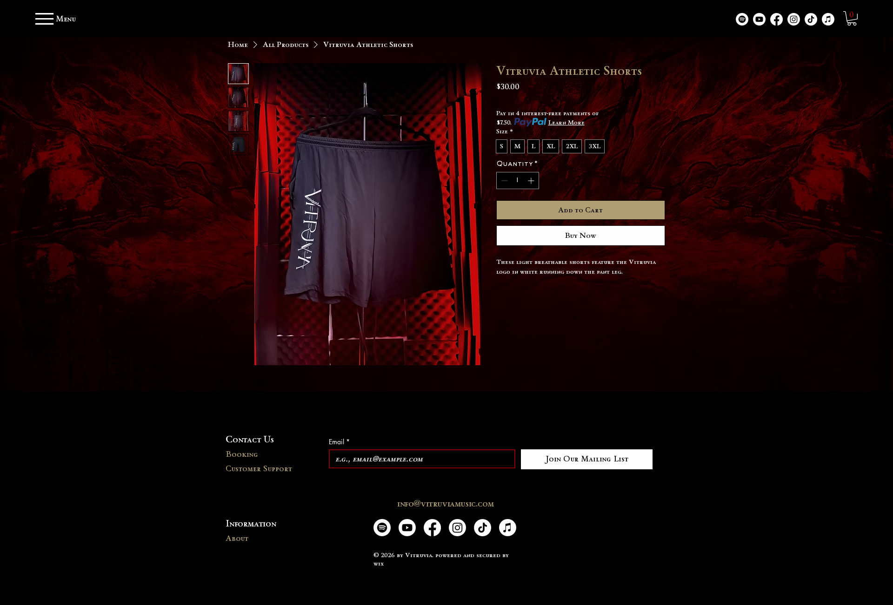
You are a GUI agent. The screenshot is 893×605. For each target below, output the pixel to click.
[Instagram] (793, 19)
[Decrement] (503, 180)
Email (339, 442)
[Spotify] (742, 19)
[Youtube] (759, 19)
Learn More (566, 122)
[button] (851, 18)
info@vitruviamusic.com (445, 503)
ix (381, 563)
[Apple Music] (828, 19)
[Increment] (532, 180)
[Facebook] (776, 19)
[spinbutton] (517, 180)
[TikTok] (811, 19)
